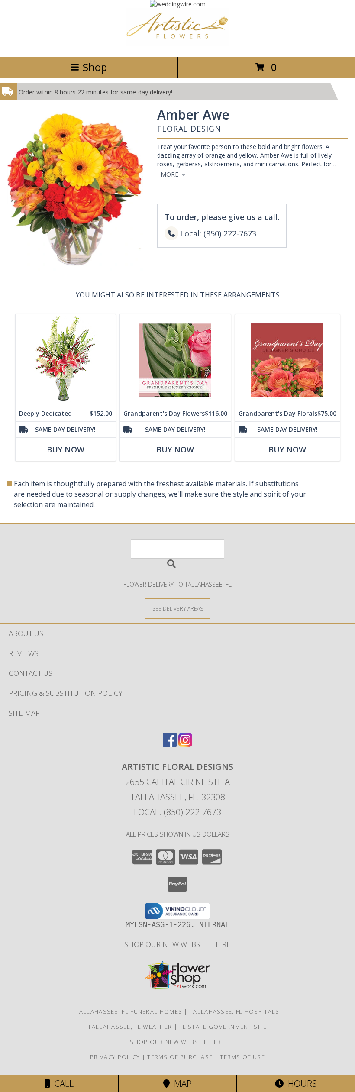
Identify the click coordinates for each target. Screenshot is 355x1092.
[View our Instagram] (185, 744)
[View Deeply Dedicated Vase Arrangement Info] (66, 360)
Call (62, 1083)
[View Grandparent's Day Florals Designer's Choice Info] (287, 360)
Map (181, 1083)
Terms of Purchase (180, 1057)
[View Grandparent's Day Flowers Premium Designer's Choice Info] (175, 360)
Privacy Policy (115, 1057)
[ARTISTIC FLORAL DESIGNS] (177, 44)
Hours (300, 1083)
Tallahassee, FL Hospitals (235, 1011)
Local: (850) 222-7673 (177, 812)
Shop (95, 67)
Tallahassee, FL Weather (130, 1027)
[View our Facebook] (170, 744)
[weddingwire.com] (178, 4)
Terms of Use (242, 1057)
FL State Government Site (223, 1027)
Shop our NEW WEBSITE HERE (177, 944)
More (169, 174)
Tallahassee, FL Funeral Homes (128, 1011)
